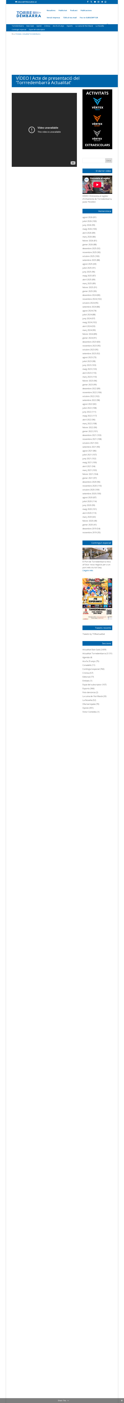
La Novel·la (100, 26)
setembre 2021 (89, 447)
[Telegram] (102, 2)
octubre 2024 (88, 303)
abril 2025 (86, 279)
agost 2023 (87, 357)
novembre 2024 (89, 299)
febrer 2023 (87, 380)
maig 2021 (87, 462)
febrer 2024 (87, 334)
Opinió (39, 26)
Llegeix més (87, 570)
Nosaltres (51, 10)
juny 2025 (86, 271)
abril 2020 (86, 513)
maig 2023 (87, 369)
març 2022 (87, 423)
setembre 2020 (89, 493)
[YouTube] (95, 2)
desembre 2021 (89, 435)
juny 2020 (86, 505)
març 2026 (87, 236)
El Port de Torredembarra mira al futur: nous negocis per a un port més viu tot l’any (96, 564)
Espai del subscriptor (37, 30)
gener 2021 (87, 478)
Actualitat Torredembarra (31, 34)
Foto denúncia (88, 692)
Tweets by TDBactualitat (93, 634)
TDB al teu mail (70, 18)
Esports (70, 26)
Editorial (86, 676)
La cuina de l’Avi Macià (84, 26)
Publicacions (86, 10)
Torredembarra (18, 26)
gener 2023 (87, 384)
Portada (18, 34)
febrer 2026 (87, 240)
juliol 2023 (87, 361)
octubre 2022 (88, 396)
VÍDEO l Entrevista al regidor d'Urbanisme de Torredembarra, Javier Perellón (97, 199)
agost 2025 (87, 264)
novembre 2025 (89, 252)
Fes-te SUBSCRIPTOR (89, 18)
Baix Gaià (30, 26)
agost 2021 (87, 450)
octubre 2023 (88, 349)
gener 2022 (87, 431)
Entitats (85, 680)
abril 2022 (86, 419)
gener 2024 (87, 338)
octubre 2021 (88, 443)
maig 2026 (87, 229)
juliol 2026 (87, 221)
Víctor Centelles (89, 711)
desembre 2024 (89, 295)
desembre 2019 (89, 528)
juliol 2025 (87, 268)
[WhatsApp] (105, 2)
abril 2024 (86, 326)
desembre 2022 (89, 388)
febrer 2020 (87, 520)
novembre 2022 (89, 392)
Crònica (47, 26)
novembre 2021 (89, 439)
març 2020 (87, 517)
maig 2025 (87, 275)
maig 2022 (87, 415)
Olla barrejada (88, 704)
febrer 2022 (87, 427)
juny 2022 (86, 412)
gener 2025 (87, 291)
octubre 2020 (88, 489)
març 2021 (87, 470)
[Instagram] (98, 2)
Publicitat (63, 10)
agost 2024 (87, 310)
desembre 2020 (89, 482)
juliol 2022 (87, 408)
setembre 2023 (89, 353)
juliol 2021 (87, 454)
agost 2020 (87, 497)
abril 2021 (86, 466)
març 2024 (87, 330)
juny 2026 (86, 225)
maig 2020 (87, 509)
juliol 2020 (87, 501)
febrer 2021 (87, 474)
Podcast (74, 10)
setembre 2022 (89, 400)
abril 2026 (86, 233)
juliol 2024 (87, 314)
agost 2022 (87, 404)
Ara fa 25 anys (58, 26)
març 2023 (87, 376)
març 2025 (87, 283)
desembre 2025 (89, 248)
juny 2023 (86, 365)
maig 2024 (87, 322)
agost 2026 (87, 217)
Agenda (85, 657)
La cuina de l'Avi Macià (92, 696)
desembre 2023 (89, 341)
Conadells (86, 665)
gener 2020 (87, 524)
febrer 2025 (87, 287)
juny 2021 (86, 458)
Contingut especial (19, 30)
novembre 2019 (89, 532)
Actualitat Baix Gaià (91, 649)
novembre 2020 (89, 485)
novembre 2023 (89, 345)
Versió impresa (53, 18)
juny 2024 (86, 318)
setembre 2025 (89, 260)
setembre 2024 (89, 306)
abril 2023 (86, 373)
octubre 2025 (88, 256)
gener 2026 (87, 244)
